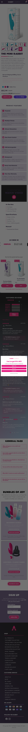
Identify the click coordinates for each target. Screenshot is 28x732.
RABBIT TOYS (14, 365)
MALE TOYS (14, 368)
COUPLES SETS (14, 370)
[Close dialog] (26, 356)
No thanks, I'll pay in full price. (14, 373)
